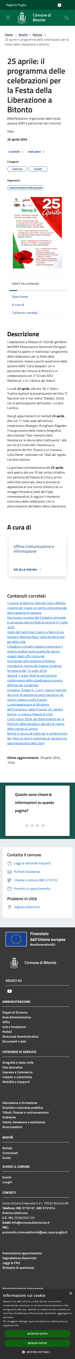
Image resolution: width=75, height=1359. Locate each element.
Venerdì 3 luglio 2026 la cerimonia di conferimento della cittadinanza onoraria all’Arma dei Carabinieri (34, 680)
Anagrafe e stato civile (18, 1062)
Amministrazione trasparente (22, 1288)
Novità (23, 34)
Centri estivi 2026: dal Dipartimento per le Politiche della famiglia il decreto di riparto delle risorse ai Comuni (35, 724)
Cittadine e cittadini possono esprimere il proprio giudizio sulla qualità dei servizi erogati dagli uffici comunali (35, 651)
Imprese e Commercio (17, 1072)
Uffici (6, 1022)
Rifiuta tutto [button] (37, 1343)
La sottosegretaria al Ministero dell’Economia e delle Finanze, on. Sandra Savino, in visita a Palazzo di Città (35, 709)
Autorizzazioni (12, 1126)
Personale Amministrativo (20, 1036)
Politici (7, 1031)
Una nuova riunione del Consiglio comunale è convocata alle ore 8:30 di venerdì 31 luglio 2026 (37, 622)
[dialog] (37, 1324)
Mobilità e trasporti (16, 1081)
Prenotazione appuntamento (22, 1253)
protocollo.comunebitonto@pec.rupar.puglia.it (34, 1232)
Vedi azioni (34, 151)
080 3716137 (25, 1208)
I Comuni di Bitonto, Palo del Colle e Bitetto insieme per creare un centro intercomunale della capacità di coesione (37, 608)
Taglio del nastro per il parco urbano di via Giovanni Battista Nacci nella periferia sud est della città (35, 637)
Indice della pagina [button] (25, 283)
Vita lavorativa (12, 1067)
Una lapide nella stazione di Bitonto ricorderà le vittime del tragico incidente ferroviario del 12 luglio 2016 (34, 666)
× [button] (70, 1293)
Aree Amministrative (16, 1017)
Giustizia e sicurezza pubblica (22, 1107)
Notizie (37, 34)
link (17, 1325)
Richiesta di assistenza (18, 1267)
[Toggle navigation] (8, 17)
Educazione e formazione (19, 1102)
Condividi (14, 151)
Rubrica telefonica (15, 1212)
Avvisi (6, 1157)
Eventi (6, 1177)
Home (9, 34)
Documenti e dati (14, 1041)
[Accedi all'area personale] (59, 5)
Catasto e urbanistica (17, 1077)
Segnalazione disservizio (19, 1258)
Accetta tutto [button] (37, 1333)
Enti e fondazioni (14, 1026)
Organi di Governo (15, 1012)
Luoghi (7, 1182)
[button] (37, 1352)
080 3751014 (45, 1208)
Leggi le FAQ (11, 1262)
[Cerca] (66, 17)
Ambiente (9, 1117)
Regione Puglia (16, 4)
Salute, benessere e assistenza (23, 1122)
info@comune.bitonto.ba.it (31, 1222)
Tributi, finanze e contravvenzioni (25, 1112)
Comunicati (10, 1152)
